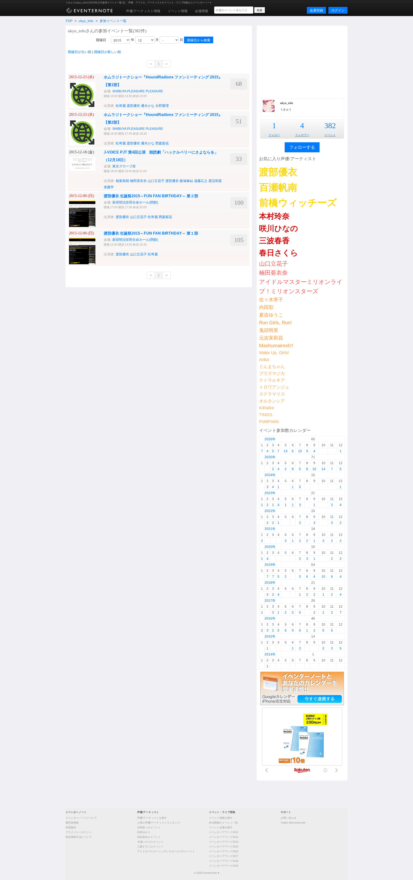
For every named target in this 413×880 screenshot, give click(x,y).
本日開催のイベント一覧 (223, 822)
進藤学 (109, 187)
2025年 (270, 457)
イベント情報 (178, 11)
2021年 (270, 529)
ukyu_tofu (86, 21)
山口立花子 (156, 181)
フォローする (302, 147)
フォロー (274, 135)
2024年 (270, 475)
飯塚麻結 (186, 181)
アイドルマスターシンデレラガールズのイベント (166, 851)
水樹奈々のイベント (149, 827)
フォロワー (302, 135)
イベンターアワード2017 (223, 856)
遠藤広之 (200, 181)
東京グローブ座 (124, 166)
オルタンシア (272, 401)
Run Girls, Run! (275, 322)
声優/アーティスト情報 (143, 11)
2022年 (270, 511)
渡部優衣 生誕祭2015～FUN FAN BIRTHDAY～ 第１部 (151, 233)
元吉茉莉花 (271, 338)
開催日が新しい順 (107, 52)
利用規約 (70, 827)
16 (314, 469)
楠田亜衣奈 (138, 181)
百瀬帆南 (278, 187)
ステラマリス (272, 394)
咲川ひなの (278, 228)
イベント (330, 135)
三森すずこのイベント (150, 846)
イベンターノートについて (81, 817)
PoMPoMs (269, 421)
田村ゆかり (143, 832)
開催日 (101, 40)
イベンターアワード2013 (223, 837)
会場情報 (201, 11)
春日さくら (278, 252)
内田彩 (266, 307)
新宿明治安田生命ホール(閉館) (135, 202)
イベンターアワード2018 (223, 860)
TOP (68, 21)
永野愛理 (162, 106)
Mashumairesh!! (276, 345)
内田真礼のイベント (149, 837)
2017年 (270, 600)
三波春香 (274, 240)
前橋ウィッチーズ (298, 202)
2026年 (270, 439)
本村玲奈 (274, 216)
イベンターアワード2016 (223, 851)
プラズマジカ (272, 373)
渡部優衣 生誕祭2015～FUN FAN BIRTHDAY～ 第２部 (151, 196)
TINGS (265, 414)
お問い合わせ (288, 817)
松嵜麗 (121, 106)
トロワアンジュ (274, 387)
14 (323, 469)
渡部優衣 (133, 106)
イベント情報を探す (221, 817)
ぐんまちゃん (272, 366)
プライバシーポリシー (78, 832)
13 (286, 451)
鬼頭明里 (268, 330)
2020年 (270, 547)
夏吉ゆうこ (271, 315)
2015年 (270, 636)
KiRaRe (266, 408)
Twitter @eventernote (293, 822)
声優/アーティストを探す (152, 817)
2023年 (270, 493)
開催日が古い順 (79, 52)
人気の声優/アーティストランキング (158, 822)
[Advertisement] (302, 61)
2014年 (270, 654)
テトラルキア (272, 380)
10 (300, 451)
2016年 (270, 618)
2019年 (270, 564)
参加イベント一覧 (113, 21)
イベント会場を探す (221, 827)
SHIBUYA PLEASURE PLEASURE (137, 91)
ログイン (338, 10)
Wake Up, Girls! (274, 352)
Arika (264, 359)
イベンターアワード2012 (223, 832)
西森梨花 (162, 143)
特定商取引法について (78, 837)
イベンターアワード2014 (223, 841)
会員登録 (316, 10)
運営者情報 (72, 822)
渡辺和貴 (215, 181)
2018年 (270, 582)
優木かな (147, 106)
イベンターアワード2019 (223, 865)
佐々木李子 (271, 299)
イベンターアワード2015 (223, 846)
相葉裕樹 (122, 181)
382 (330, 125)
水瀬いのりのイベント (150, 841)
